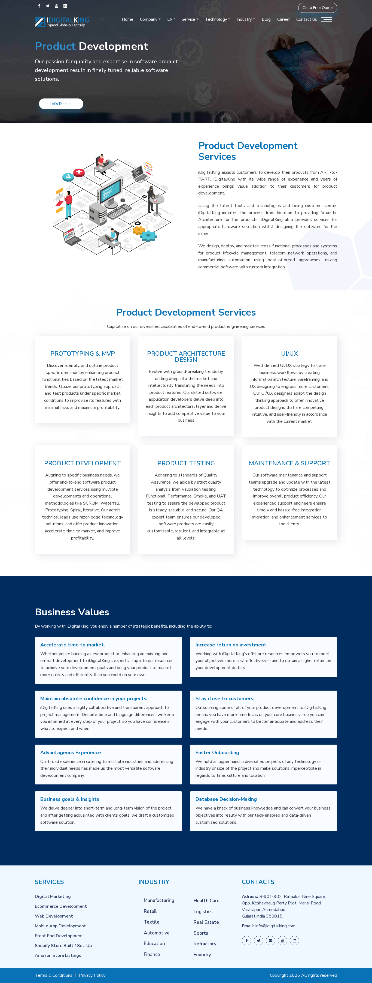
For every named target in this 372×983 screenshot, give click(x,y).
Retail (150, 911)
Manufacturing (159, 900)
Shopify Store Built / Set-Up (63, 946)
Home (127, 19)
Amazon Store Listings (58, 955)
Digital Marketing (53, 897)
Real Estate (206, 922)
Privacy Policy (92, 975)
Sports (201, 933)
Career (283, 19)
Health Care (206, 901)
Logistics (203, 912)
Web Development (54, 916)
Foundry (202, 955)
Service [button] (188, 19)
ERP (171, 19)
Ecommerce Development (61, 906)
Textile (152, 922)
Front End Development (59, 936)
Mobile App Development (60, 926)
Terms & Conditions (53, 975)
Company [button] (148, 19)
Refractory (205, 944)
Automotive (157, 933)
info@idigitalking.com (275, 926)
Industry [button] (244, 19)
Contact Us (306, 19)
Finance (152, 954)
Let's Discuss (61, 103)
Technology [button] (216, 19)
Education (154, 943)
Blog (266, 19)
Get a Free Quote (318, 7)
